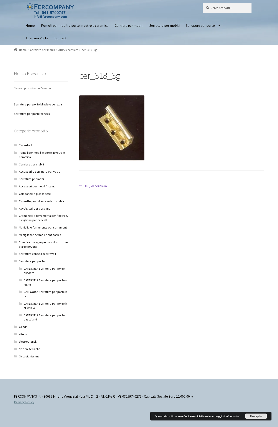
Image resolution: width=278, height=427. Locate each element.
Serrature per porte (200, 25)
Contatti (61, 38)
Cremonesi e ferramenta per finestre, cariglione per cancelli (43, 218)
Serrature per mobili (164, 25)
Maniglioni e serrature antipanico (40, 235)
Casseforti (26, 145)
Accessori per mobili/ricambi (37, 186)
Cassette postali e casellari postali (41, 201)
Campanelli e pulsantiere (35, 194)
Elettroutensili (28, 342)
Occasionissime (29, 356)
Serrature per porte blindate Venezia (38, 104)
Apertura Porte (37, 38)
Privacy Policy (24, 402)
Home (30, 25)
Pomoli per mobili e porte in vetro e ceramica (74, 25)
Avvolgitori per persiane (34, 208)
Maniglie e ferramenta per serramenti (43, 227)
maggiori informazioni (227, 416)
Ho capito (256, 416)
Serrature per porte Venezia (32, 114)
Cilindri (23, 327)
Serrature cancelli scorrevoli (37, 254)
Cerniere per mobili (129, 25)
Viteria (23, 334)
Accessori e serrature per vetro (39, 171)
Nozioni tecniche (29, 349)
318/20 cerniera (68, 50)
